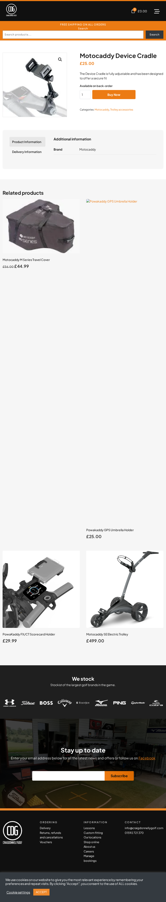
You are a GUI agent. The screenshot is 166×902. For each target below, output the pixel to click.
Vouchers (46, 842)
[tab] (27, 142)
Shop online (91, 842)
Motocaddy (102, 109)
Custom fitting (93, 832)
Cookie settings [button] (18, 892)
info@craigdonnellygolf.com (144, 828)
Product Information (26, 142)
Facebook (147, 758)
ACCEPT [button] (41, 892)
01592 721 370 (134, 832)
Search (83, 28)
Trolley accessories (121, 109)
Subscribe (119, 775)
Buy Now (113, 94)
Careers (89, 851)
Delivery (45, 828)
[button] (60, 59)
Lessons (89, 828)
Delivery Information (27, 152)
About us (89, 846)
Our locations (92, 837)
